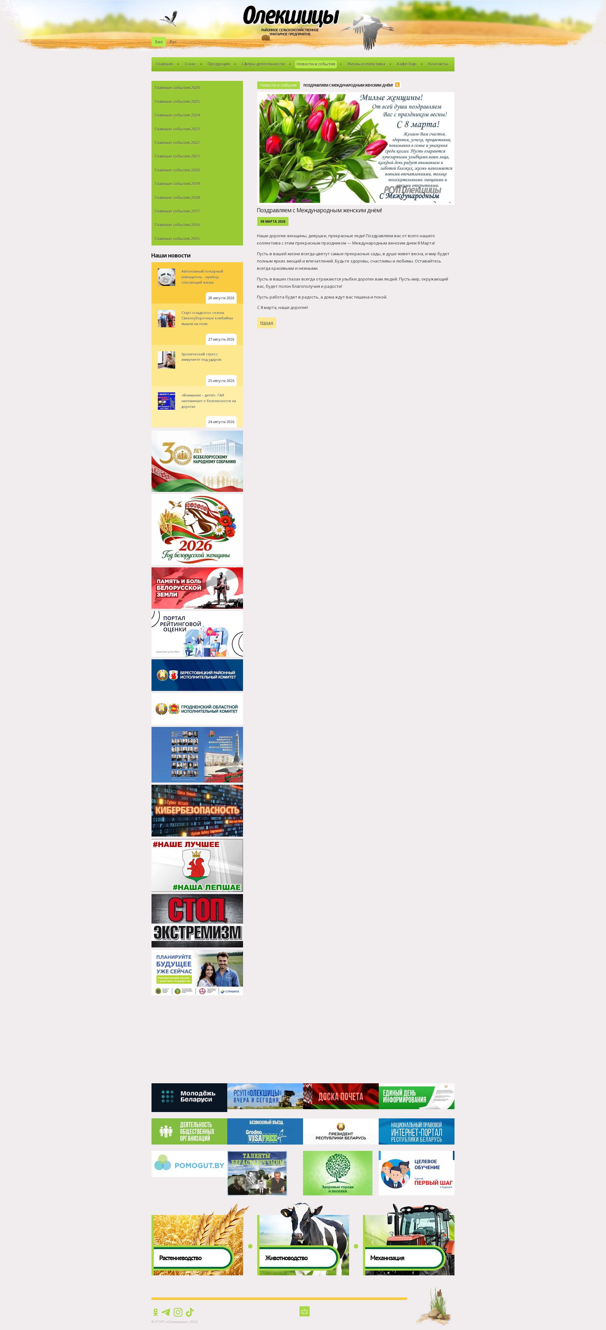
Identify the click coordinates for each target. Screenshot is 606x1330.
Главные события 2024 (177, 115)
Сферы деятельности (263, 64)
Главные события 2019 (177, 183)
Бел (159, 42)
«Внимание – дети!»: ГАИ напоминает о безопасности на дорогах (208, 400)
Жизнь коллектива (366, 64)
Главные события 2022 (177, 142)
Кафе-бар (406, 64)
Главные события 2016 (177, 224)
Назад (266, 322)
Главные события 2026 (177, 87)
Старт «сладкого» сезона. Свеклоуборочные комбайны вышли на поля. (207, 318)
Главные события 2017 (177, 211)
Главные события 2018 (177, 197)
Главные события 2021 (177, 156)
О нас (190, 64)
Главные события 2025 (177, 101)
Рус (173, 42)
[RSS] (399, 85)
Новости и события (316, 64)
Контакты (438, 64)
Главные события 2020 (177, 170)
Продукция (219, 64)
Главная (164, 64)
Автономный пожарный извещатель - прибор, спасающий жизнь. (202, 277)
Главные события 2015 (177, 238)
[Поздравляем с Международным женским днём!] (357, 95)
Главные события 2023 (177, 129)
